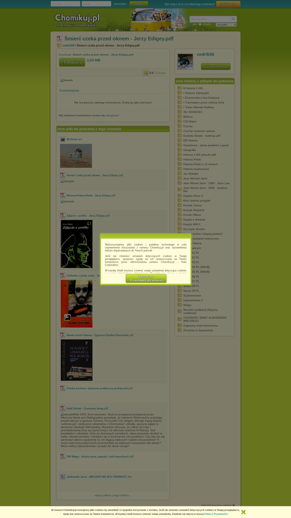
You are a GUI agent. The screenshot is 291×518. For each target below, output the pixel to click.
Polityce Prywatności (216, 514)
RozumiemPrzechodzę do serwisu (146, 278)
